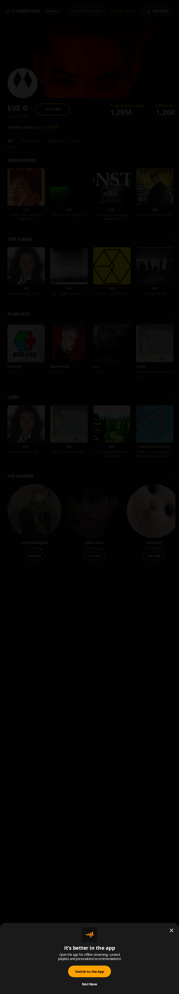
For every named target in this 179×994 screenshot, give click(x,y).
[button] (89, 497)
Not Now (89, 984)
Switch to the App (89, 971)
